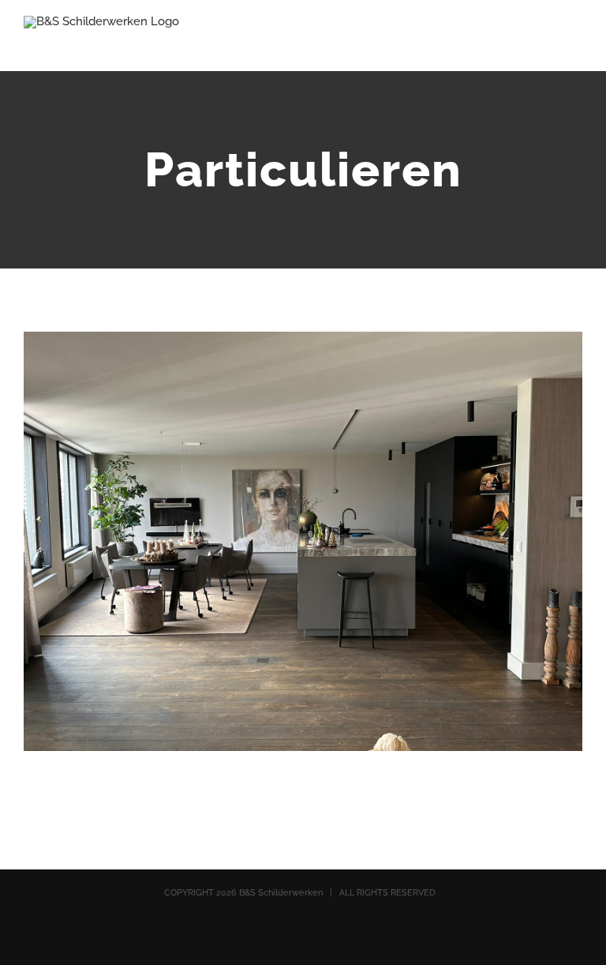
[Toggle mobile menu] (576, 44)
